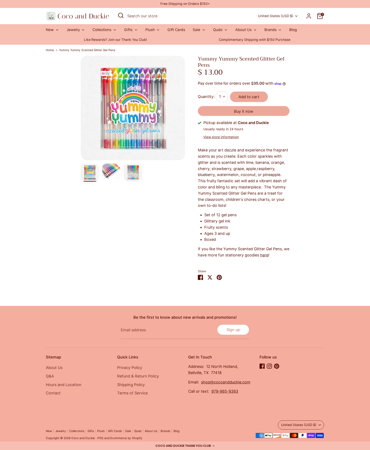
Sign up (233, 329)
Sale (197, 30)
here (264, 255)
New (50, 30)
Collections (102, 30)
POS (100, 438)
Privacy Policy (129, 367)
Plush (150, 30)
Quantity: (206, 96)
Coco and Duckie (83, 438)
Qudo (218, 30)
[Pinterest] (276, 366)
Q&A (50, 376)
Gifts (129, 30)
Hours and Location (63, 384)
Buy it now (243, 111)
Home (50, 50)
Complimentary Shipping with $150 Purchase (254, 40)
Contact (53, 393)
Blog (293, 30)
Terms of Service (132, 393)
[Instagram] (269, 366)
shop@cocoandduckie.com (225, 382)
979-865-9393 (224, 391)
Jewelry (74, 30)
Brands (271, 30)
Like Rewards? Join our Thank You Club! (115, 40)
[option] (115, 40)
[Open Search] (120, 15)
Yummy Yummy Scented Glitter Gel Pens (87, 50)
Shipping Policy (131, 384)
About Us (244, 30)
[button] (185, 445)
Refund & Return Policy (138, 376)
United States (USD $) (275, 16)
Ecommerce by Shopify (126, 438)
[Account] (308, 16)
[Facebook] (262, 366)
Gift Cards (176, 30)
